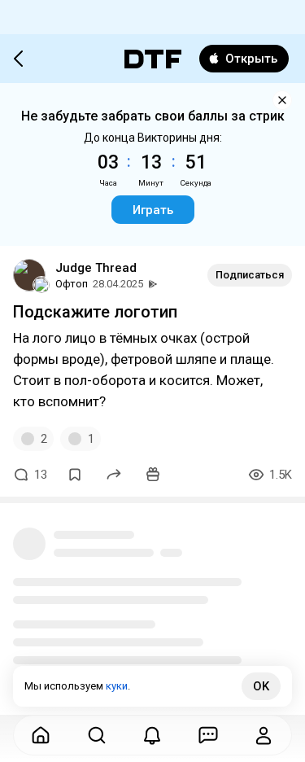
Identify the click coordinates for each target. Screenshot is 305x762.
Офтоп (71, 284)
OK (261, 686)
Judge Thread (96, 268)
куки (117, 686)
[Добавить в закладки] (74, 474)
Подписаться (250, 275)
